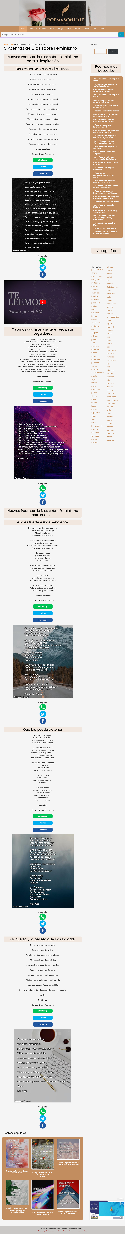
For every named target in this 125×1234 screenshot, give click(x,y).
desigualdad (96, 279)
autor (109, 333)
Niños (102, 29)
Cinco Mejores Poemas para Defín (106, 96)
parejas (110, 313)
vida (109, 410)
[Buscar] (121, 34)
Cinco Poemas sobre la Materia (103, 206)
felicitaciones (113, 287)
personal (95, 363)
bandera (95, 313)
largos (109, 310)
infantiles (111, 403)
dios (12, 44)
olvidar (110, 267)
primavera (111, 303)
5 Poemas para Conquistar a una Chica (105, 106)
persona (110, 377)
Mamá (52, 29)
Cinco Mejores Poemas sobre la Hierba (68, 1213)
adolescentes (113, 317)
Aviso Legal (42, 1231)
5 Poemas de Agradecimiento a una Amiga (103, 175)
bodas (109, 343)
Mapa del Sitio (82, 1231)
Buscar (94, 44)
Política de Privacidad (68, 1231)
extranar (95, 336)
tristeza (110, 387)
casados (95, 442)
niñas (109, 270)
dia (108, 380)
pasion (94, 386)
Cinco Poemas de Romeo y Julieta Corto (105, 211)
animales (111, 294)
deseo (94, 396)
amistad (110, 383)
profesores (111, 360)
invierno (94, 399)
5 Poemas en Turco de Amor (106, 201)
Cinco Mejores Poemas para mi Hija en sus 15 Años (106, 197)
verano (94, 403)
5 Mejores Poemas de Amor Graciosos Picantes (105, 186)
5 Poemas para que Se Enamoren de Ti (103, 126)
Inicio (23, 29)
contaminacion (97, 373)
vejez (93, 379)
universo (95, 356)
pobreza (94, 339)
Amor (31, 29)
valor (109, 297)
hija (108, 363)
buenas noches (97, 426)
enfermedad (96, 349)
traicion (94, 289)
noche (109, 300)
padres (110, 407)
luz (108, 280)
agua (109, 323)
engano (94, 333)
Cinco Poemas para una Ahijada (104, 152)
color (109, 290)
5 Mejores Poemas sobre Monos (104, 224)
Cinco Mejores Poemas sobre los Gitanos (103, 101)
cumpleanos (112, 400)
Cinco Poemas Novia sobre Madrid (105, 163)
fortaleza (95, 436)
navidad (110, 357)
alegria (110, 284)
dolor (93, 422)
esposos (110, 353)
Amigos (61, 29)
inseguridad (96, 276)
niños (109, 413)
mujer (109, 423)
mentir (94, 376)
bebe (109, 320)
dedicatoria (112, 433)
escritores (95, 389)
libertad (110, 327)
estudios (95, 432)
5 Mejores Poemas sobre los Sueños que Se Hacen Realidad (17, 1210)
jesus (93, 406)
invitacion (95, 283)
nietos (94, 409)
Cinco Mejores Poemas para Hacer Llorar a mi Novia (106, 131)
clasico (94, 416)
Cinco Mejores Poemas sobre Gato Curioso (103, 90)
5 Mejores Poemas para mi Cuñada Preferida (105, 85)
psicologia (95, 303)
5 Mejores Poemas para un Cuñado (105, 147)
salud (109, 277)
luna (109, 340)
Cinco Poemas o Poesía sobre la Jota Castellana (104, 158)
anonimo (95, 319)
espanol (110, 373)
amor (109, 437)
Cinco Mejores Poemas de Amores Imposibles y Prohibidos (105, 218)
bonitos (110, 330)
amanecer (95, 323)
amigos (110, 430)
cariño (94, 306)
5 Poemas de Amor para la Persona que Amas (105, 233)
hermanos (111, 397)
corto (109, 420)
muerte (110, 390)
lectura (94, 316)
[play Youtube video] (43, 302)
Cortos (86, 29)
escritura (95, 346)
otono (109, 274)
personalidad (97, 269)
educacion (111, 350)
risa (92, 329)
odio (93, 343)
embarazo (95, 326)
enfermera (95, 359)
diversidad (95, 293)
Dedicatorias (41, 29)
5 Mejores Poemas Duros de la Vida (17, 1172)
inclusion (95, 299)
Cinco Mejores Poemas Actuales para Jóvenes (68, 1164)
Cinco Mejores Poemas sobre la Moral (42, 1213)
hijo (108, 367)
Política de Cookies (53, 1231)
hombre (110, 393)
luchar (94, 353)
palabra (94, 439)
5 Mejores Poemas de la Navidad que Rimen (104, 181)
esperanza (95, 412)
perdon (94, 393)
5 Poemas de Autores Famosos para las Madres (105, 192)
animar (94, 366)
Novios (77, 29)
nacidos (94, 286)
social (93, 419)
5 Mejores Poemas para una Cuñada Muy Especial (42, 1174)
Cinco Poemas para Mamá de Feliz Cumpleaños (105, 115)
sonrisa (94, 383)
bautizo (94, 296)
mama (110, 427)
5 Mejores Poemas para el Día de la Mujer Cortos (105, 136)
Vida (94, 29)
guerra (110, 307)
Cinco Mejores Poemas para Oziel (106, 80)
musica (94, 369)
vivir (93, 309)
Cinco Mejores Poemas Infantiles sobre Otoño (103, 120)
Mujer (69, 29)
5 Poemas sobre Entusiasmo (106, 111)
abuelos (110, 370)
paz (108, 337)
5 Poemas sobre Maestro (104, 228)
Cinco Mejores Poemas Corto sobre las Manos (103, 142)
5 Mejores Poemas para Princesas (104, 168)
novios (110, 417)
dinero (94, 273)
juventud (95, 429)
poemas (110, 440)
